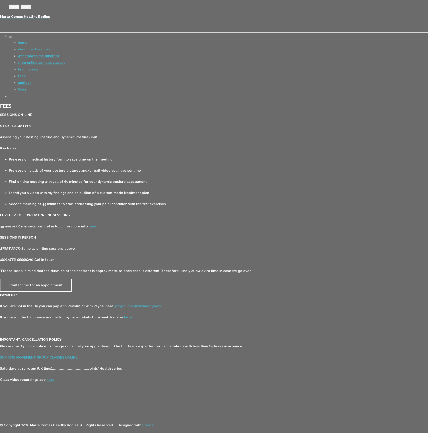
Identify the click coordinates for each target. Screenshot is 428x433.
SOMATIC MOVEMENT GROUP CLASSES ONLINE (39, 357)
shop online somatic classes (41, 63)
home (22, 43)
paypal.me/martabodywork (141, 306)
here (93, 226)
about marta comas (34, 49)
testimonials (28, 69)
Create (148, 425)
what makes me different (38, 56)
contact (24, 83)
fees (22, 76)
